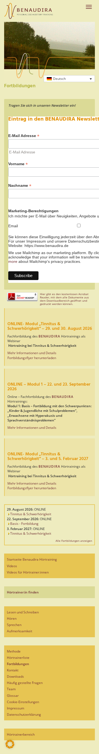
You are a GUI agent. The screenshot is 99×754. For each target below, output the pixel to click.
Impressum (15, 708)
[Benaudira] (28, 11)
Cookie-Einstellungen (23, 702)
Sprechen (14, 624)
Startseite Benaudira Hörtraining (32, 559)
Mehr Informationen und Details (31, 353)
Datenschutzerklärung (24, 714)
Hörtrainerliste (18, 657)
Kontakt (12, 670)
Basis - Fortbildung (23, 523)
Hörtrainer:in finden (23, 592)
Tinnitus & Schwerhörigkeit (30, 514)
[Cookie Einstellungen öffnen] (10, 747)
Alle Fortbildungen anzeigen (74, 541)
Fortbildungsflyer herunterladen (31, 358)
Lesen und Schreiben (23, 612)
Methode (14, 651)
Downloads (15, 676)
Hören (11, 618)
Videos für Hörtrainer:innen (28, 572)
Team (11, 689)
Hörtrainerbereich (21, 734)
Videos (12, 566)
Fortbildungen (18, 664)
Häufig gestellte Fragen (25, 682)
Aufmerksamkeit (19, 631)
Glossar (13, 695)
